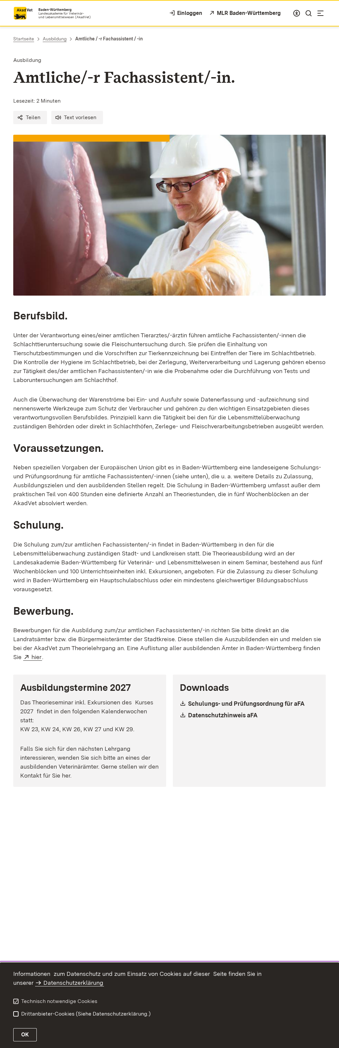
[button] (30, 117)
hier (36, 656)
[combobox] (296, 13)
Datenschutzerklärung (73, 982)
